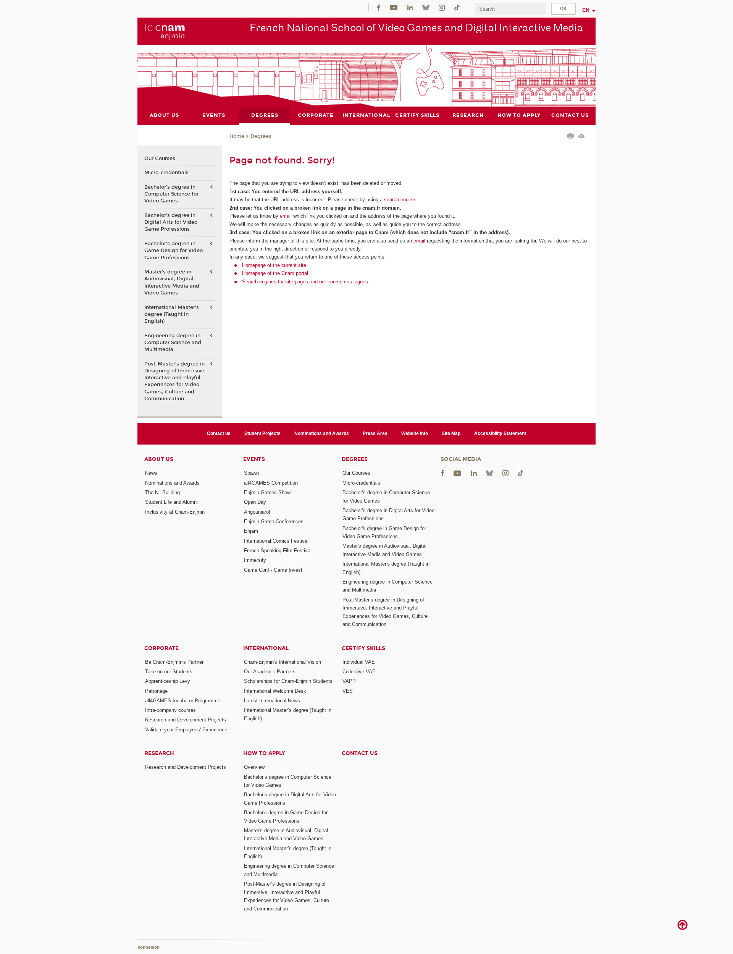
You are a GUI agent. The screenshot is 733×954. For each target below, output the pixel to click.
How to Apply (264, 753)
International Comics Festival (276, 541)
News (151, 473)
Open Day (255, 502)
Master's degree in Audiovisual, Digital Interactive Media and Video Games (171, 282)
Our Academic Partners (269, 671)
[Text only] (581, 137)
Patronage (156, 691)
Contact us (219, 433)
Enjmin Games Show (267, 492)
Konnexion (148, 947)
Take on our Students (168, 671)
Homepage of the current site (274, 265)
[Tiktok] (457, 7)
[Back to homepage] (165, 31)
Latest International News (272, 700)
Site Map (451, 433)
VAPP (349, 681)
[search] (510, 9)
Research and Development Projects (185, 720)
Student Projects (262, 433)
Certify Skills (363, 648)
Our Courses (159, 158)
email (286, 216)
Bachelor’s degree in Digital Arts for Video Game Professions (170, 222)
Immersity (255, 560)
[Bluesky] (425, 7)
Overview (254, 767)
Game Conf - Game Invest (273, 570)
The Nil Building (162, 492)
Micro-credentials (166, 173)
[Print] (570, 137)
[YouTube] (393, 7)
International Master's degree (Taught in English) (171, 314)
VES (347, 691)
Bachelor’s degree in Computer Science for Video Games (171, 194)
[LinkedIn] (410, 7)
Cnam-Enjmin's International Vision (282, 662)
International (266, 648)
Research (159, 753)
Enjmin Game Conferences (274, 521)
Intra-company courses (170, 710)
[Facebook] (379, 7)
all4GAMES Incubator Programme (182, 700)
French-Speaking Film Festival (278, 550)
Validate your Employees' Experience (186, 729)
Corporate (161, 648)
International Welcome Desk (275, 691)
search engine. (400, 199)
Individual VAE (358, 662)
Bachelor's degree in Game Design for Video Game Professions (173, 250)
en (585, 10)
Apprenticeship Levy (167, 681)
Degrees (260, 136)
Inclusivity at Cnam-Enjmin (175, 512)
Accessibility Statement (500, 433)
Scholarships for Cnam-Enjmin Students (288, 681)
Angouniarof (257, 512)
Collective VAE (359, 671)
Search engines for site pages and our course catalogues (305, 282)
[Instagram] (441, 7)
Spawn (251, 473)
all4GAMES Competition (271, 483)
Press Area (375, 433)
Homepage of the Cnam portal (275, 273)
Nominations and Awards (321, 433)
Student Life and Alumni (171, 502)
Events (254, 459)
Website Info (414, 433)
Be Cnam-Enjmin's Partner (174, 662)
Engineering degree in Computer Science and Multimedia (172, 342)
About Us (158, 459)
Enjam (251, 531)
